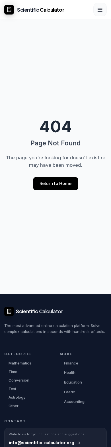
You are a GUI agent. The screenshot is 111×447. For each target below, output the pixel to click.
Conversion (19, 380)
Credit (69, 392)
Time (13, 371)
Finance (71, 363)
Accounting (74, 401)
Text (12, 388)
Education (73, 382)
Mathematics (20, 363)
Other (13, 405)
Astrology (17, 397)
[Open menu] (100, 9)
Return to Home (55, 183)
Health (69, 372)
